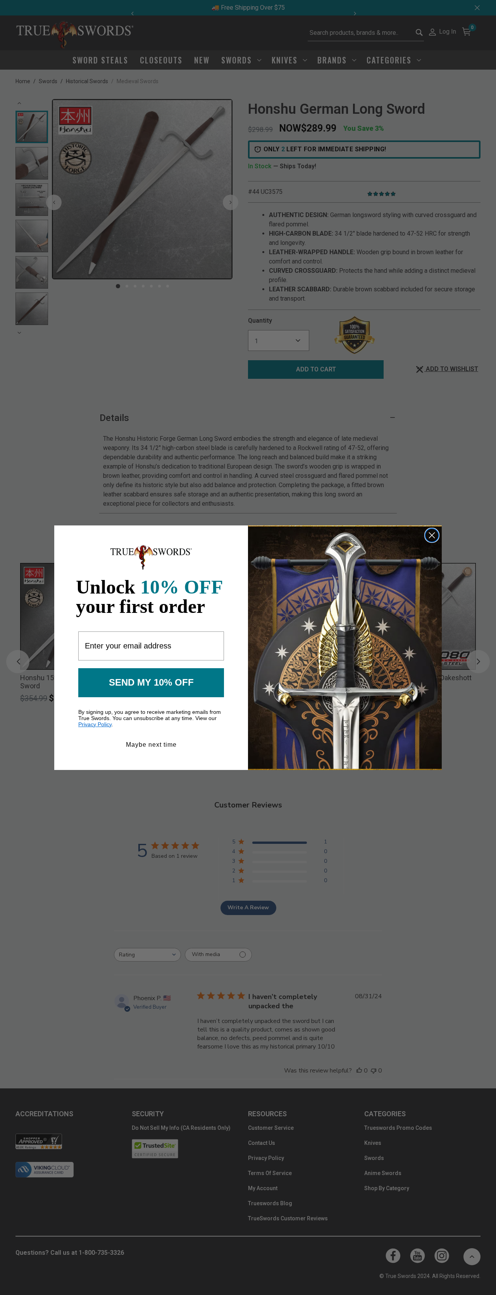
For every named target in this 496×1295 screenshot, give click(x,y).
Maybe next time (151, 744)
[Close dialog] (432, 535)
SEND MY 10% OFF (151, 682)
